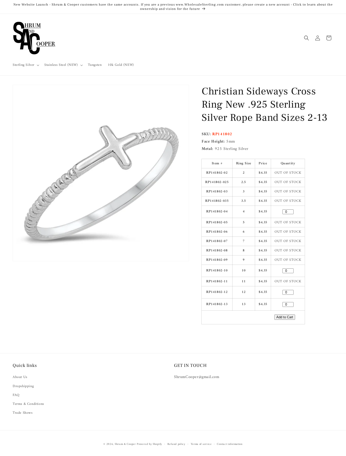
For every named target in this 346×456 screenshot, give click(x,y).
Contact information (229, 444)
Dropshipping (23, 386)
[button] (25, 65)
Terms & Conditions (28, 404)
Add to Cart (284, 317)
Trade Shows (23, 413)
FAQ (16, 395)
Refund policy (176, 444)
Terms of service (201, 444)
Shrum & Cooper (125, 444)
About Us (20, 377)
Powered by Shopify (149, 444)
